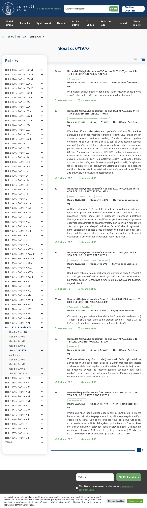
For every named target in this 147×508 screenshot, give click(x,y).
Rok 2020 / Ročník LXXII (18, 97)
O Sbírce (90, 23)
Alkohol (72, 196)
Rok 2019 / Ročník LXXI (18, 102)
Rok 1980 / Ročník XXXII (18, 281)
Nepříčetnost (85, 196)
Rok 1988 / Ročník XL (17, 244)
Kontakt (122, 23)
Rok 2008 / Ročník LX (17, 152)
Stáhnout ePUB (88, 100)
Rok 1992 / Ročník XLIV (18, 226)
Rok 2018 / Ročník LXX (18, 106)
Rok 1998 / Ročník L (16, 198)
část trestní (15, 355)
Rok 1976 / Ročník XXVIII (19, 299)
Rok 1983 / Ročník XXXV (18, 267)
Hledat (113, 8)
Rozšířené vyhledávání (50, 8)
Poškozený (73, 260)
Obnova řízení (75, 79)
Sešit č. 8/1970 (17, 364)
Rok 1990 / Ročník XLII (17, 235)
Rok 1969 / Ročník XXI (17, 378)
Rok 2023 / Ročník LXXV (18, 83)
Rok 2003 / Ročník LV (17, 175)
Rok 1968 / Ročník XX (17, 382)
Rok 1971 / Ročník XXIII (18, 322)
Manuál (61, 23)
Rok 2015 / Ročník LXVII (18, 120)
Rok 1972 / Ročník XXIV (18, 318)
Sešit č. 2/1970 (17, 341)
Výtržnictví (73, 346)
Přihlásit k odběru (128, 477)
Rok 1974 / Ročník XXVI (18, 309)
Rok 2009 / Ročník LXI (17, 148)
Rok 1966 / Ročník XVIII (18, 391)
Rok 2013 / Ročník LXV (18, 129)
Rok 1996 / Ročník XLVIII (18, 207)
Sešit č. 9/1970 (17, 368)
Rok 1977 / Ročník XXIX (18, 295)
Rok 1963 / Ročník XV (17, 405)
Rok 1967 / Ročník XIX (17, 387)
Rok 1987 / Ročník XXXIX (19, 249)
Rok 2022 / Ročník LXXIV (19, 88)
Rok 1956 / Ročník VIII (17, 437)
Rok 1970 (21, 36)
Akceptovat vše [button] (135, 501)
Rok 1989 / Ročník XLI (17, 240)
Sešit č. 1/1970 (17, 336)
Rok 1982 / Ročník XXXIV (19, 272)
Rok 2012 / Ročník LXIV (18, 134)
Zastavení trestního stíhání (80, 307)
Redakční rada (105, 23)
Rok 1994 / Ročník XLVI (18, 217)
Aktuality (25, 23)
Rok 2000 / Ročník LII (17, 189)
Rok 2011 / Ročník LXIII (18, 139)
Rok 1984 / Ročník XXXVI (19, 263)
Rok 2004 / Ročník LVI (17, 171)
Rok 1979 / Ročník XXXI (18, 286)
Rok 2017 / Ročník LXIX (18, 111)
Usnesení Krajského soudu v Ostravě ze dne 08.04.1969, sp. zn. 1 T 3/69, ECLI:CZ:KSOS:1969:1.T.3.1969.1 (103, 300)
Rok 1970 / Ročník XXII (18, 327)
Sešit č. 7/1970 (17, 359)
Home (3, 37)
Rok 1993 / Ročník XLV (17, 221)
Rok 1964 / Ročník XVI (17, 401)
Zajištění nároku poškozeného (95, 260)
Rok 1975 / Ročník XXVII (18, 304)
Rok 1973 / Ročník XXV (18, 313)
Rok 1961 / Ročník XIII (17, 414)
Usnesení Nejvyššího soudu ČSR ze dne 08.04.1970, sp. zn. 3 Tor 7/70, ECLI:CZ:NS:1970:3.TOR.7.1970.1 (102, 394)
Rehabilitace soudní (77, 400)
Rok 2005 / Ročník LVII (17, 166)
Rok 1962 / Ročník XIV (17, 410)
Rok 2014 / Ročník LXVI (18, 125)
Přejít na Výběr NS (130, 9)
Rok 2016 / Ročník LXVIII (18, 116)
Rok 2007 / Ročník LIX (17, 157)
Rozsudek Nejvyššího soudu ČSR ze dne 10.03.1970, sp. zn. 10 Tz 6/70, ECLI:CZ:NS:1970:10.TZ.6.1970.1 (103, 190)
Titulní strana (9, 23)
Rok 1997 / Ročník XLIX (18, 203)
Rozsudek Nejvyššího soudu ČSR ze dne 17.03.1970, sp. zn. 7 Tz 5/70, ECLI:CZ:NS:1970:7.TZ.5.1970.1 (102, 254)
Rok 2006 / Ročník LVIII (18, 161)
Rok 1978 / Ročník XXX (18, 290)
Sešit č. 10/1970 (18, 373)
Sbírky (11, 36)
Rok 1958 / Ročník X (16, 428)
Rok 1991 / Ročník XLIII (18, 230)
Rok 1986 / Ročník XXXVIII (19, 253)
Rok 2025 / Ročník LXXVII (19, 74)
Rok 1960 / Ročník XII (17, 419)
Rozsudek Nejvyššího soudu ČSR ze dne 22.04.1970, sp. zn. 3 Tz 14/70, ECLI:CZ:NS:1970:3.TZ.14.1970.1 (102, 340)
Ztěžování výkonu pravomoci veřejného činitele (89, 118)
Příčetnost (100, 196)
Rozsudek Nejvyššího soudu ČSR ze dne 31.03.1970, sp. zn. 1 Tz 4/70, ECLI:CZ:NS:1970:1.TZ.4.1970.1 (102, 73)
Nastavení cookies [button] (116, 501)
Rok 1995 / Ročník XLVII (18, 212)
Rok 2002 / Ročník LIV (17, 180)
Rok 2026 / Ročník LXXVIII (19, 70)
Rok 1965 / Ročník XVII (17, 396)
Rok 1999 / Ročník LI (16, 194)
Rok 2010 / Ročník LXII (17, 143)
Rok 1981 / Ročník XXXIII (19, 276)
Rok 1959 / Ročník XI (16, 424)
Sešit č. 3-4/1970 (18, 332)
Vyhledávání (43, 23)
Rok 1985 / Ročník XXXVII (19, 258)
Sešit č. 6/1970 (17, 350)
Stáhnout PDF (65, 100)
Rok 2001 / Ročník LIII (17, 184)
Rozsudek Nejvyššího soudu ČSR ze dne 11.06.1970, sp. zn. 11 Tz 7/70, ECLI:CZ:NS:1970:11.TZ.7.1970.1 (103, 112)
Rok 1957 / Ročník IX (16, 433)
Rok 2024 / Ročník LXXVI (19, 79)
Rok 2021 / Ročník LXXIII (18, 93)
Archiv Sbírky (76, 23)
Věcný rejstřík (137, 23)
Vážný (8, 442)
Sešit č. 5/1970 (17, 345)
